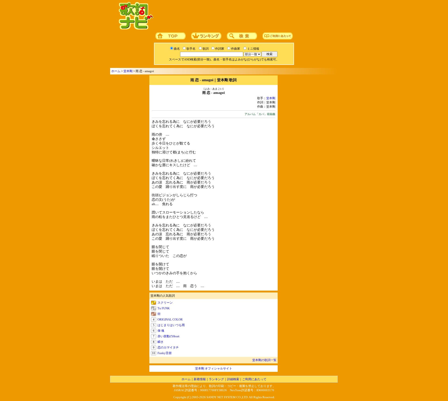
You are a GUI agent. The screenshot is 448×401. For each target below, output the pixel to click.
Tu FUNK (164, 308)
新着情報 (200, 379)
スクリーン (165, 302)
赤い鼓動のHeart (168, 336)
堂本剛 (128, 71)
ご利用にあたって (254, 379)
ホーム (115, 71)
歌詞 (206, 48)
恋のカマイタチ (168, 347)
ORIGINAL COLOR (170, 319)
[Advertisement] (244, 16)
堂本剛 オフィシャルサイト (213, 368)
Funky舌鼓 (165, 353)
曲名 (177, 48)
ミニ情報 (253, 48)
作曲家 (235, 48)
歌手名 (191, 48)
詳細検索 (233, 379)
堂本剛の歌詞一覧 (264, 360)
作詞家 (219, 48)
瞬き (161, 342)
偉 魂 (161, 330)
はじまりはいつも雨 (171, 325)
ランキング (216, 379)
